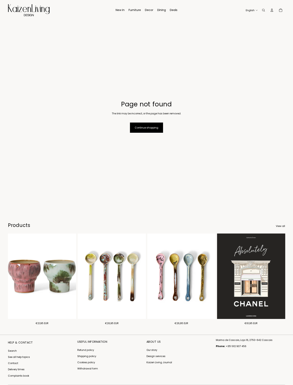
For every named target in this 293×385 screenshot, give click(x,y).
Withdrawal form (87, 368)
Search (12, 350)
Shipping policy (86, 356)
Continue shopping (146, 127)
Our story (151, 350)
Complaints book (18, 375)
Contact (13, 363)
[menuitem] (120, 10)
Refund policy (85, 350)
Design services (155, 356)
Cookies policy (86, 362)
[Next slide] (140, 276)
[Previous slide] (84, 276)
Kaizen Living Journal (159, 362)
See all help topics (19, 357)
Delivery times (16, 369)
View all (280, 226)
